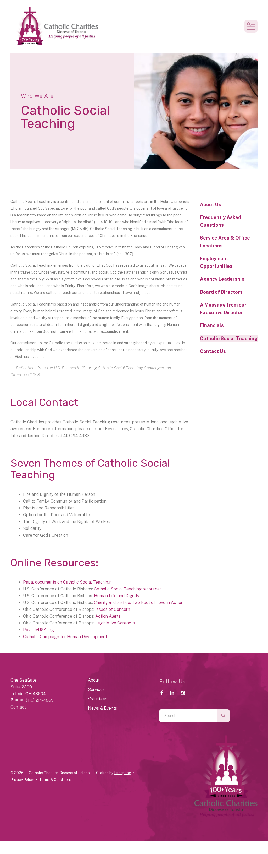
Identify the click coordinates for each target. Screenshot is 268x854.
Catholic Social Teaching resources (128, 588)
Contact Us (213, 351)
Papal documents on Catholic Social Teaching (67, 582)
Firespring (122, 773)
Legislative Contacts (115, 623)
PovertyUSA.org (38, 629)
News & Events (102, 708)
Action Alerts (107, 616)
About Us (210, 204)
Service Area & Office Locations (225, 241)
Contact (18, 707)
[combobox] (188, 715)
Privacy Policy (22, 779)
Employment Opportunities (216, 262)
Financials (212, 325)
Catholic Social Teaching (229, 338)
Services (96, 689)
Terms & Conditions (55, 779)
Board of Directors (221, 292)
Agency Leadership (222, 279)
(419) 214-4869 (40, 700)
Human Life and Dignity (116, 595)
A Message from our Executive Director (223, 308)
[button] (251, 26)
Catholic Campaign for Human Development (65, 636)
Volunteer (97, 699)
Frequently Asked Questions (220, 221)
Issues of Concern (112, 609)
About (93, 680)
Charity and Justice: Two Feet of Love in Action (138, 602)
